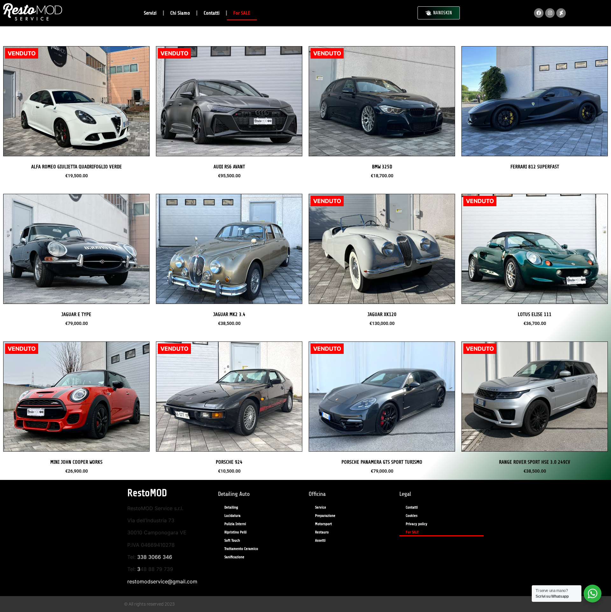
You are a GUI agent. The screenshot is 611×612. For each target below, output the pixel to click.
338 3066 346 (154, 557)
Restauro (322, 532)
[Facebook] (539, 13)
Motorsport (323, 524)
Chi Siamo (180, 13)
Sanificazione (234, 557)
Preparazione (325, 515)
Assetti (320, 540)
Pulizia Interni (235, 524)
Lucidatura (232, 515)
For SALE (241, 13)
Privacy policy (416, 524)
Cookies (412, 515)
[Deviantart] (561, 13)
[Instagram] (550, 13)
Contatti (212, 13)
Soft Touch (232, 540)
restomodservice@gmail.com (162, 581)
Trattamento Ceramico (241, 548)
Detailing (231, 507)
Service (320, 507)
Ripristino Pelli (235, 532)
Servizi (150, 13)
